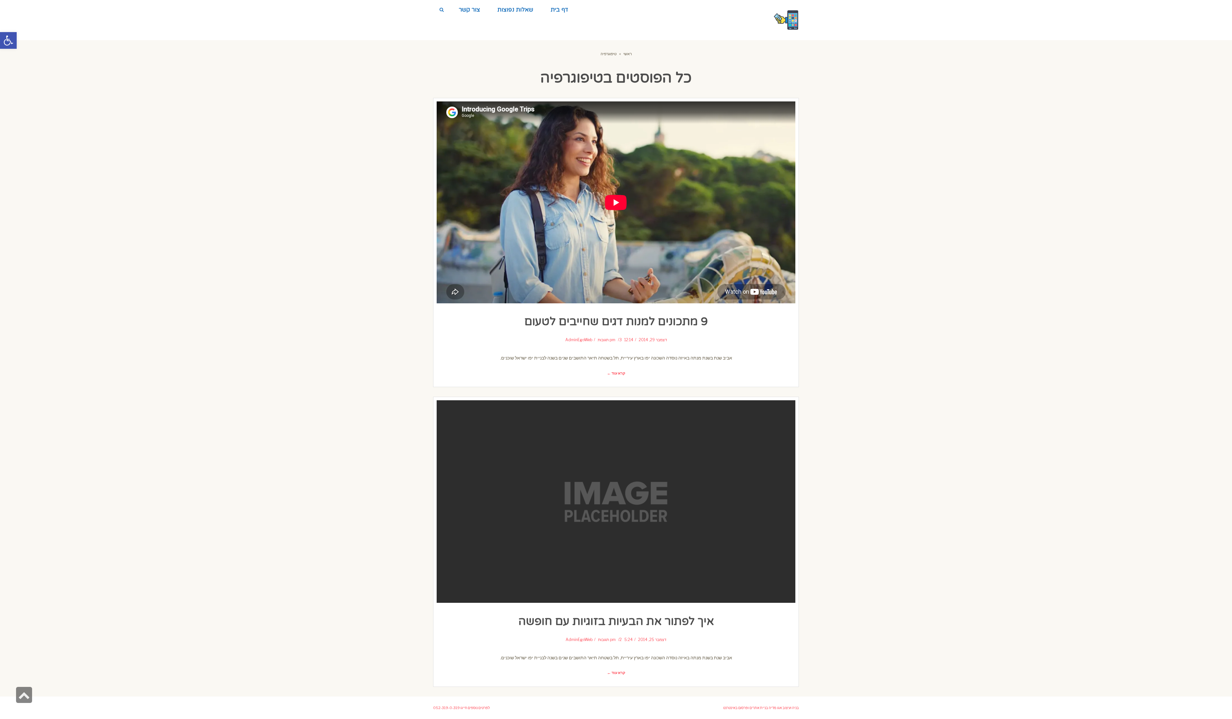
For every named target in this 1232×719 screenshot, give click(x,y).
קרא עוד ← (616, 373)
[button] (8, 40)
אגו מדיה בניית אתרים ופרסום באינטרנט (752, 708)
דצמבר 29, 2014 (653, 340)
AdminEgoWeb (578, 340)
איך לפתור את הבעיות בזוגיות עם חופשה (616, 621)
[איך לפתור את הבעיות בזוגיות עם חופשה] (616, 501)
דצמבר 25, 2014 (652, 639)
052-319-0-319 (446, 708)
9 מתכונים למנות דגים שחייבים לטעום (616, 321)
